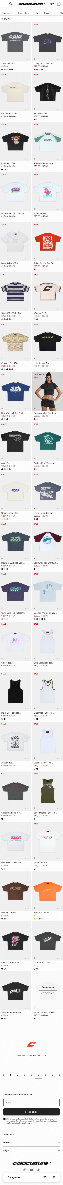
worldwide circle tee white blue (11, 863)
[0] (52, 4)
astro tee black (5, 463)
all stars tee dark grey (42, 962)
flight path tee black (8, 163)
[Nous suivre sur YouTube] (31, 1170)
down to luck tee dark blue (12, 563)
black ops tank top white (43, 713)
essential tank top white (42, 763)
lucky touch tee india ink (44, 63)
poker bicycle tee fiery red (44, 263)
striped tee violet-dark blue (12, 313)
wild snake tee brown (8, 912)
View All (6, 18)
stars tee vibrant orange (41, 912)
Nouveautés (8, 13)
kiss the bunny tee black (10, 962)
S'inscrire (31, 1112)
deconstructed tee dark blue (45, 413)
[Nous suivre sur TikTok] (38, 1170)
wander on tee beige (41, 313)
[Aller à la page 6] (3, 1075)
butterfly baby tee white (9, 263)
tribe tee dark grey (8, 63)
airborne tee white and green (44, 163)
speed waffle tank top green (44, 813)
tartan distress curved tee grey (46, 1012)
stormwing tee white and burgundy (45, 563)
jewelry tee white (6, 763)
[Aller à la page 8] (59, 1075)
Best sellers (23, 13)
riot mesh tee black (40, 113)
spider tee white (6, 663)
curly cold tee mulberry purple (12, 613)
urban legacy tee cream (9, 513)
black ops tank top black (10, 713)
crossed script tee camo (10, 363)
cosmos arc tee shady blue (44, 613)
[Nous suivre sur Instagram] (25, 1170)
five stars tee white (40, 863)
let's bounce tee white (9, 113)
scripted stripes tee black (10, 813)
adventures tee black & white (12, 1012)
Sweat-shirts (50, 13)
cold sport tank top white (43, 663)
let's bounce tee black (41, 363)
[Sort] (53, 1177)
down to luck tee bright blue (12, 413)
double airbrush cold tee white (13, 213)
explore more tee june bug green (44, 463)
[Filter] (44, 1177)
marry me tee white (40, 213)
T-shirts (36, 13)
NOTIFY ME (48, 993)
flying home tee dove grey (44, 513)
